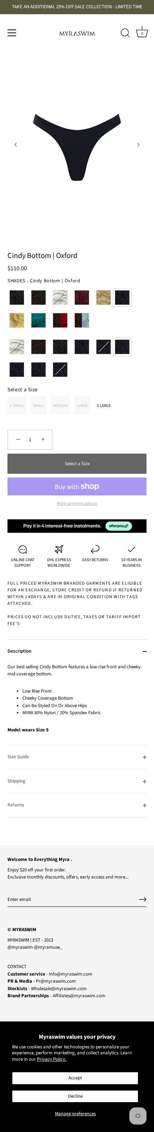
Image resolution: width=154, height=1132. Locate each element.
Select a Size (22, 390)
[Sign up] (143, 899)
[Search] (125, 34)
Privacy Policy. (51, 1059)
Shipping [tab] (16, 781)
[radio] (16, 297)
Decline (75, 1096)
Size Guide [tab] (18, 756)
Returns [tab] (15, 805)
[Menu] (12, 33)
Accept (75, 1078)
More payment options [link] (77, 503)
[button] (15, 144)
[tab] (77, 704)
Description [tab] (19, 651)
